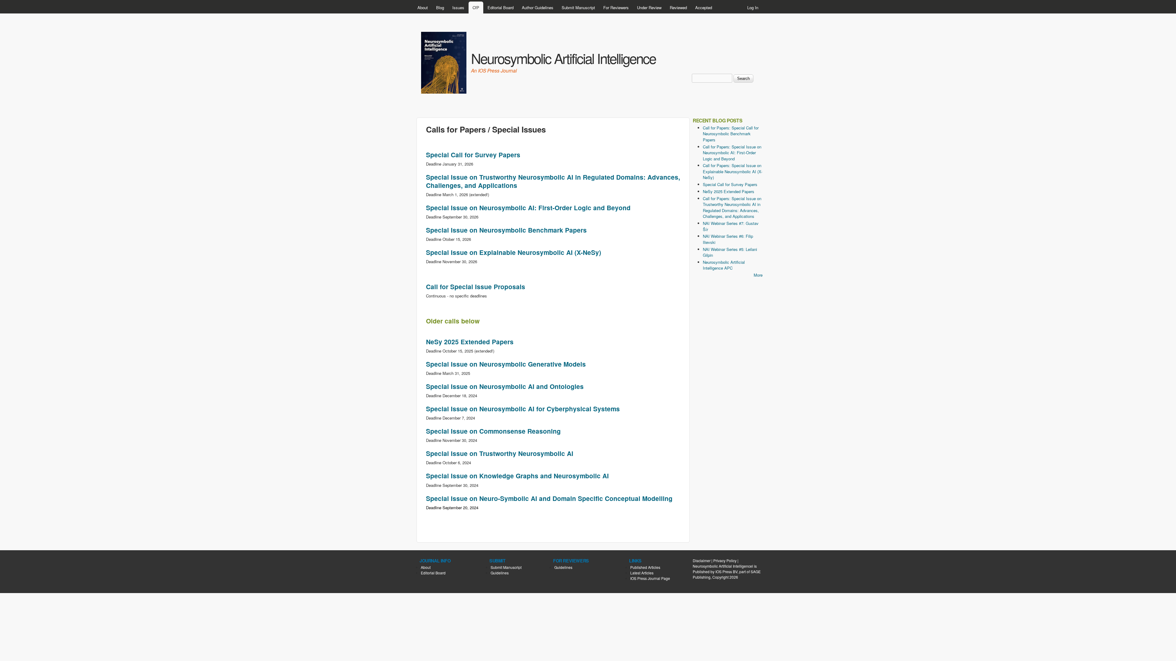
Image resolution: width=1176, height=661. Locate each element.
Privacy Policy (725, 560)
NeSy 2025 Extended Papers (470, 341)
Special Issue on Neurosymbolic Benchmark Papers (506, 230)
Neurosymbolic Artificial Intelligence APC (724, 265)
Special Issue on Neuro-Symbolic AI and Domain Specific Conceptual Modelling (549, 498)
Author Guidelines (537, 7)
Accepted (703, 7)
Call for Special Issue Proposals (475, 286)
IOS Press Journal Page (650, 578)
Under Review (649, 7)
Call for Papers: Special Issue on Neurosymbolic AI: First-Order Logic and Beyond (732, 153)
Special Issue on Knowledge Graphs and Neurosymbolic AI (517, 475)
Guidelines (500, 572)
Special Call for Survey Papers (473, 154)
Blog (440, 7)
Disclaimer (701, 560)
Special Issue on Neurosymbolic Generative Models (506, 364)
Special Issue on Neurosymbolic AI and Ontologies (505, 386)
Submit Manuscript (578, 7)
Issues (458, 7)
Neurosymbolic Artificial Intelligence (563, 58)
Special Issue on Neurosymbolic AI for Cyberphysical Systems (523, 408)
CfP (476, 7)
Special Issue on (528, 207)
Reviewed (678, 7)
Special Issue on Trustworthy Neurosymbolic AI (499, 453)
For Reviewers (616, 7)
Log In (752, 7)
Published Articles (645, 567)
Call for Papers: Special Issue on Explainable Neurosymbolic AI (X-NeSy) (732, 171)
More (758, 275)
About (422, 7)
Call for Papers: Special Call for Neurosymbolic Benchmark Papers (731, 134)
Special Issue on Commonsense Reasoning (493, 431)
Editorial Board (501, 7)
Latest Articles (642, 572)
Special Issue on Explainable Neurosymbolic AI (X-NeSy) (513, 252)
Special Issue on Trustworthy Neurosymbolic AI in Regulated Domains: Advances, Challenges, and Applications (553, 181)
